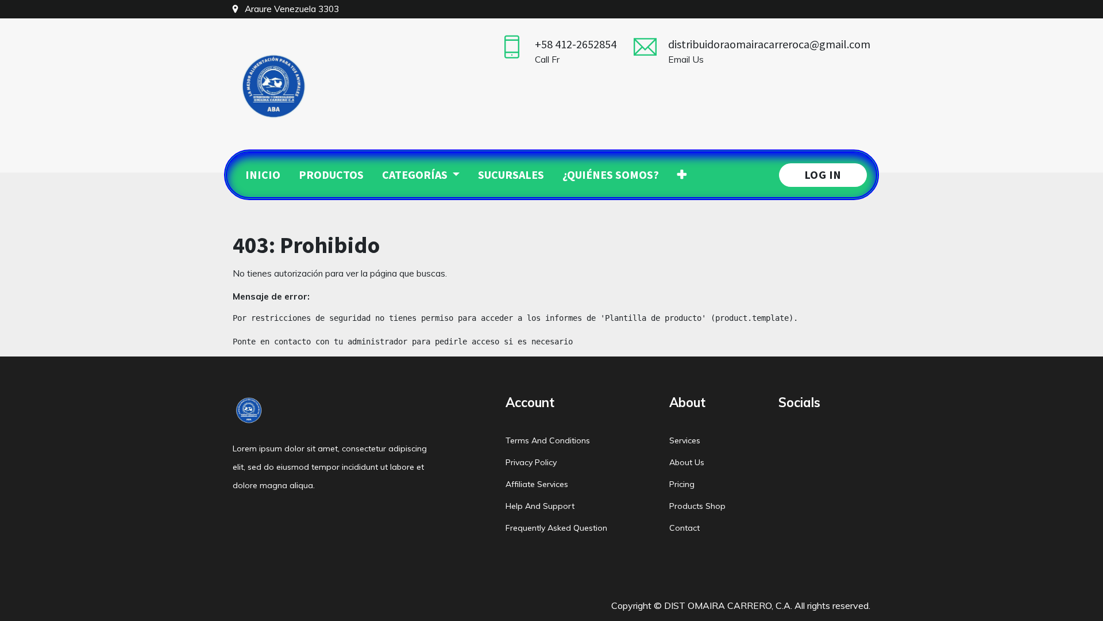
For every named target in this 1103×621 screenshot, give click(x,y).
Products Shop (697, 506)
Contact (684, 528)
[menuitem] (263, 175)
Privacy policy (531, 462)
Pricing (682, 484)
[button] (682, 175)
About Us (686, 462)
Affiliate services (537, 484)
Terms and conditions (548, 440)
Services (684, 440)
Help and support (540, 506)
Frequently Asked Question (556, 528)
